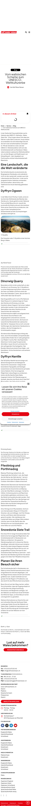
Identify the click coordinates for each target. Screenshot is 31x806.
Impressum (21, 422)
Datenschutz (15, 422)
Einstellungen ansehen (15, 419)
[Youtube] (15, 725)
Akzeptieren (15, 414)
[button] (28, 384)
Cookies (9, 422)
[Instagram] (7, 725)
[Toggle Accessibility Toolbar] (28, 803)
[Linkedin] (11, 725)
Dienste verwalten (15, 411)
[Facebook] (2, 725)
